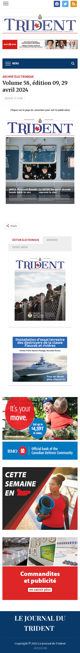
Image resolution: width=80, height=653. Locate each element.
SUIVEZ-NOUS (20, 247)
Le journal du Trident (40, 622)
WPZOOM (40, 648)
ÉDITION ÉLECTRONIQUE (25, 240)
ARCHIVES (52, 240)
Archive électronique (18, 77)
